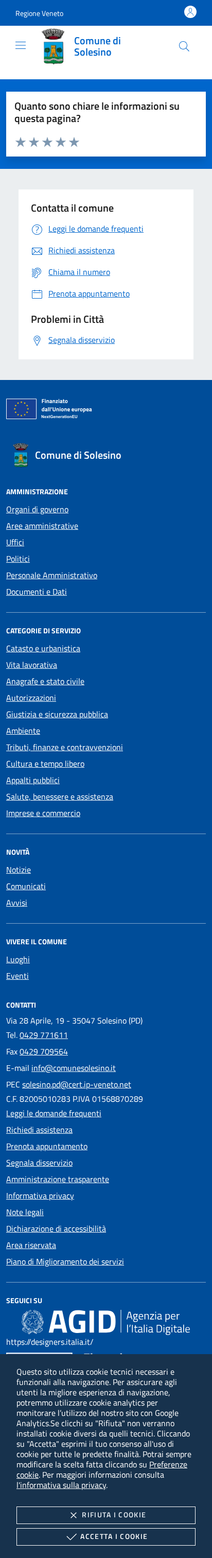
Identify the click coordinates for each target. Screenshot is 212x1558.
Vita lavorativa (31, 665)
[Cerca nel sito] (184, 46)
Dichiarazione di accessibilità (56, 1228)
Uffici (15, 542)
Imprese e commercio (43, 813)
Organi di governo (37, 509)
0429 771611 (44, 1035)
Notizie (18, 869)
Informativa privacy (40, 1195)
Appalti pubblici (33, 780)
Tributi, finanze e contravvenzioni (64, 747)
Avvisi (16, 902)
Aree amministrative (42, 526)
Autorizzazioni (31, 697)
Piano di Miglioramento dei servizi (65, 1261)
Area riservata (31, 1245)
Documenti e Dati (36, 591)
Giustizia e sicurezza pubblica (57, 714)
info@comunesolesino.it (73, 1068)
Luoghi (18, 959)
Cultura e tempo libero (45, 763)
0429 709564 (44, 1051)
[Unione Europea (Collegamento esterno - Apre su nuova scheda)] (106, 410)
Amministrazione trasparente (57, 1179)
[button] (39, 13)
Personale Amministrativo (51, 575)
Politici (18, 558)
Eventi (17, 976)
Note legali (25, 1212)
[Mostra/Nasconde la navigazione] (20, 45)
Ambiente (23, 730)
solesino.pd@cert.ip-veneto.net (76, 1084)
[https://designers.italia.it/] (106, 1321)
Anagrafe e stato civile (45, 681)
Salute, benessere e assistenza (59, 796)
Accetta (114, 1536)
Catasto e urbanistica (43, 648)
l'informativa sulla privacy (61, 1485)
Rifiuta (114, 1514)
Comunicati (26, 886)
